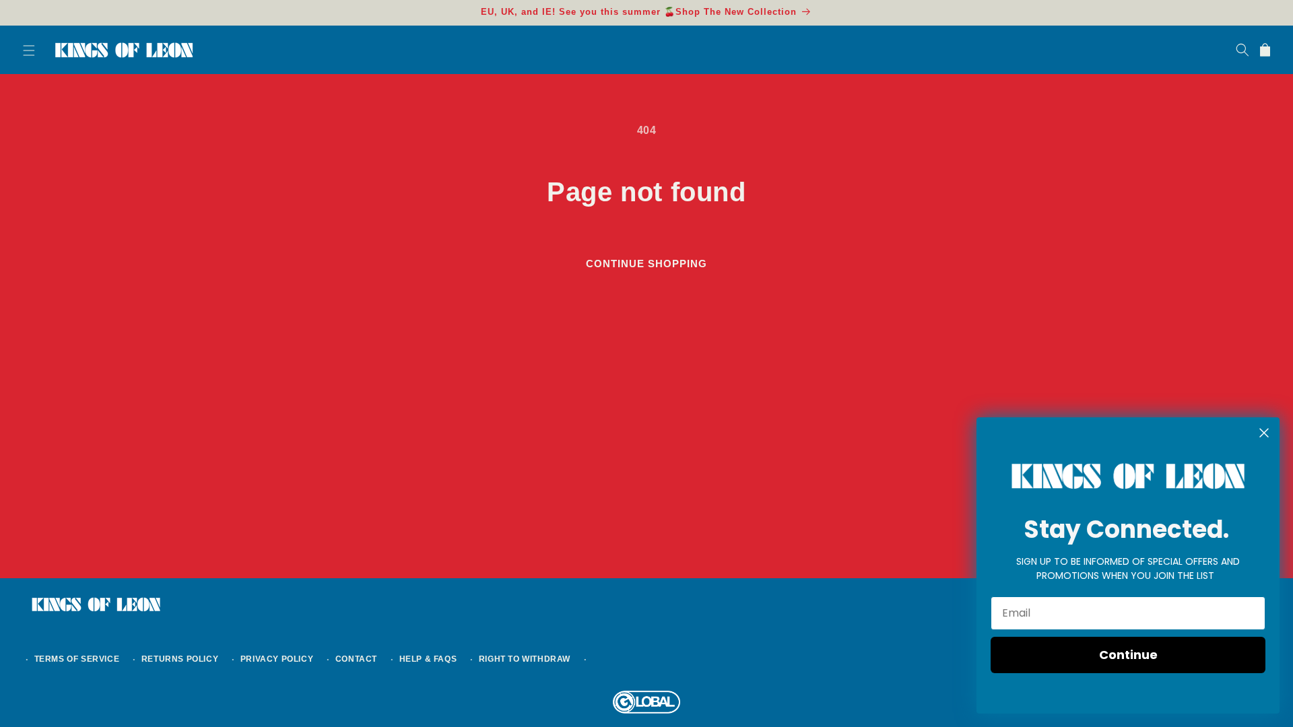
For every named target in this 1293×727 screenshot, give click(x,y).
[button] (28, 50)
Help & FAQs (428, 659)
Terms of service (77, 659)
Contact (356, 659)
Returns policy (179, 659)
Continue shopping (646, 263)
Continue (1128, 654)
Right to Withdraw (524, 659)
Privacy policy (276, 659)
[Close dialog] (1264, 433)
